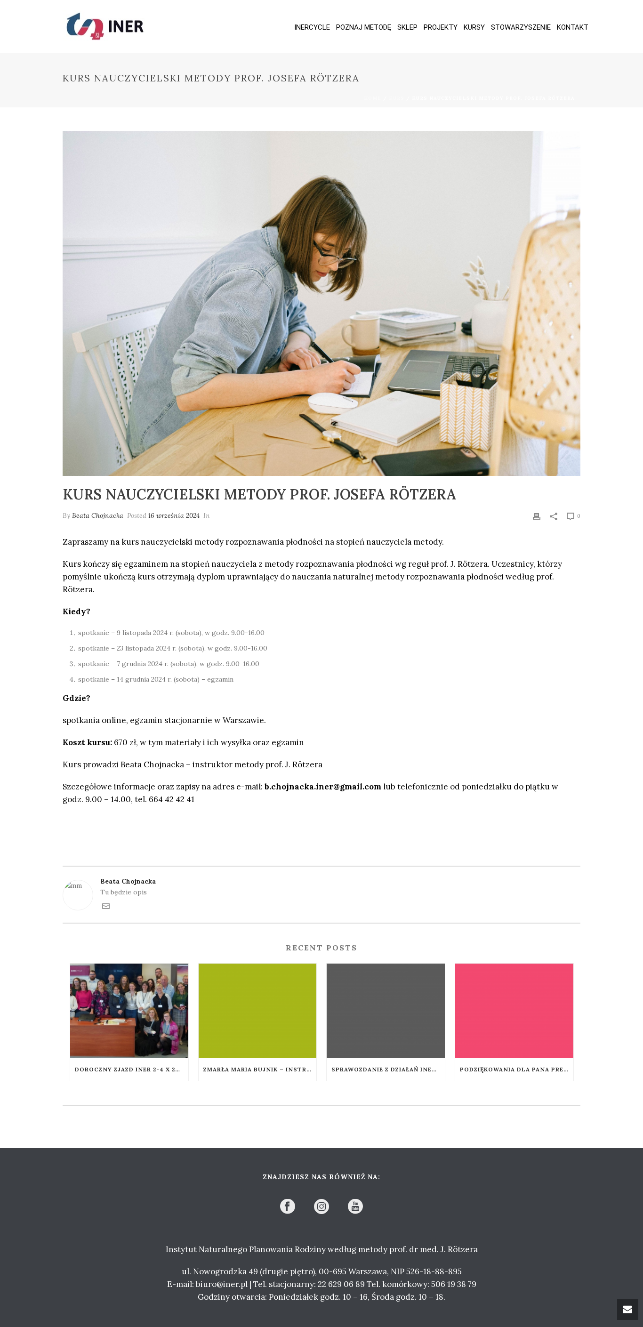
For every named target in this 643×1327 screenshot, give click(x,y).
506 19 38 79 (453, 1284)
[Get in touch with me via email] (106, 907)
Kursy (474, 27)
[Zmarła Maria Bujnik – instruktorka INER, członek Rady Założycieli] (258, 1011)
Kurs (396, 98)
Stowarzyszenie (521, 27)
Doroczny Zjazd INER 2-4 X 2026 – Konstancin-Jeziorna (131, 1069)
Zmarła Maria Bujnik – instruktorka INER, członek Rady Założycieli (260, 1069)
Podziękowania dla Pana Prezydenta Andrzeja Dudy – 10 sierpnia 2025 (516, 1069)
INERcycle (312, 27)
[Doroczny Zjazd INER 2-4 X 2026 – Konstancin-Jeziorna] (129, 1011)
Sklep (407, 27)
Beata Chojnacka (97, 515)
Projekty (441, 27)
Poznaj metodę (363, 27)
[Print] (536, 515)
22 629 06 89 (341, 1284)
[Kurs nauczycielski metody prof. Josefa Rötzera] (321, 303)
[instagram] (321, 1207)
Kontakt (572, 27)
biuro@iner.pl (222, 1284)
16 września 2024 (174, 515)
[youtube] (355, 1207)
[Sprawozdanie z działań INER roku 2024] (386, 1011)
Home (372, 98)
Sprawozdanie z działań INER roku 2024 (388, 1069)
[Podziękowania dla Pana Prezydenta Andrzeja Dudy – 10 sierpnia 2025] (514, 1011)
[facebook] (287, 1207)
